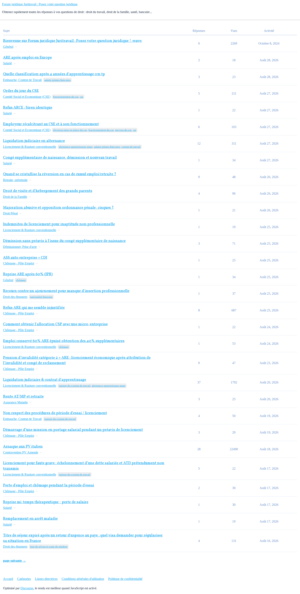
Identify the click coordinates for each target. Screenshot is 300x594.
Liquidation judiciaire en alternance (34, 141)
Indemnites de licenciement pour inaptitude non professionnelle (59, 224)
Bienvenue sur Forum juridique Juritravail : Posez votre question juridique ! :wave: (72, 40)
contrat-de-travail (131, 146)
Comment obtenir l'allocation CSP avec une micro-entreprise (55, 324)
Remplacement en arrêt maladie (30, 518)
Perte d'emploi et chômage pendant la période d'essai (48, 485)
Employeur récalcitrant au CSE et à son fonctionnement (51, 124)
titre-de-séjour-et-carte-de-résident (49, 546)
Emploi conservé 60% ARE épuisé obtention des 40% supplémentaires (63, 341)
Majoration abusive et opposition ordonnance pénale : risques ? (58, 207)
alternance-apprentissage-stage (76, 146)
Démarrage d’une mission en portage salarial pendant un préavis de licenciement (73, 429)
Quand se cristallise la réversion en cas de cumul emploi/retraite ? (59, 174)
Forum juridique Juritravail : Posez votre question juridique (40, 4)
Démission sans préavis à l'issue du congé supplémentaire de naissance (64, 241)
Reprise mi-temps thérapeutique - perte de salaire (45, 502)
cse (81, 96)
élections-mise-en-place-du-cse (70, 130)
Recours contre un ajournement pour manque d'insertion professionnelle (66, 291)
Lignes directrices (46, 579)
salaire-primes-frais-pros (57, 79)
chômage (21, 280)
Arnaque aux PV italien (23, 446)
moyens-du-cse (123, 130)
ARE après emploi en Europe (27, 57)
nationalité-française (41, 296)
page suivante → (14, 560)
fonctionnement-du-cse (66, 96)
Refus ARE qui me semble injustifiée (34, 307)
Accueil (8, 579)
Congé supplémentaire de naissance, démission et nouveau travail (60, 157)
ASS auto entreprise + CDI (25, 257)
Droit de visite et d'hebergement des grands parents (47, 191)
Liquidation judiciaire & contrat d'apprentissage (44, 379)
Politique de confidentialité (125, 579)
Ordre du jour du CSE (21, 91)
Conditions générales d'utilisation (83, 579)
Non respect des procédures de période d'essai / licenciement (55, 413)
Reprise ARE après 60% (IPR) (28, 274)
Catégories (24, 579)
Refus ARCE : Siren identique (27, 107)
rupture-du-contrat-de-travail (74, 385)
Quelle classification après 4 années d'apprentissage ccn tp (54, 74)
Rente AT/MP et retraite (23, 396)
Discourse (26, 588)
